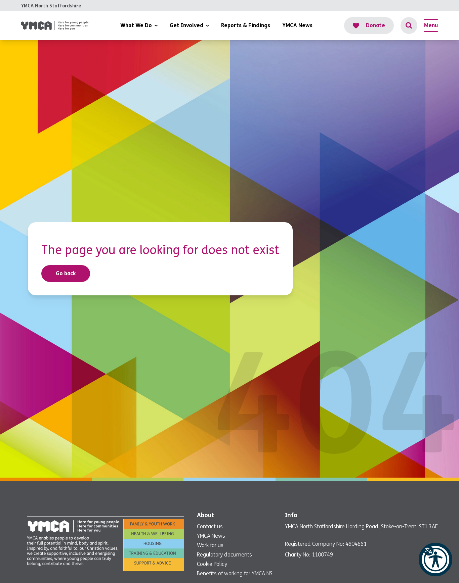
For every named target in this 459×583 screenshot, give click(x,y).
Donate (375, 25)
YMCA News (211, 536)
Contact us (210, 526)
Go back (66, 273)
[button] (435, 559)
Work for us (210, 545)
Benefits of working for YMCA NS (235, 573)
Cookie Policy (212, 564)
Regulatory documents (224, 554)
